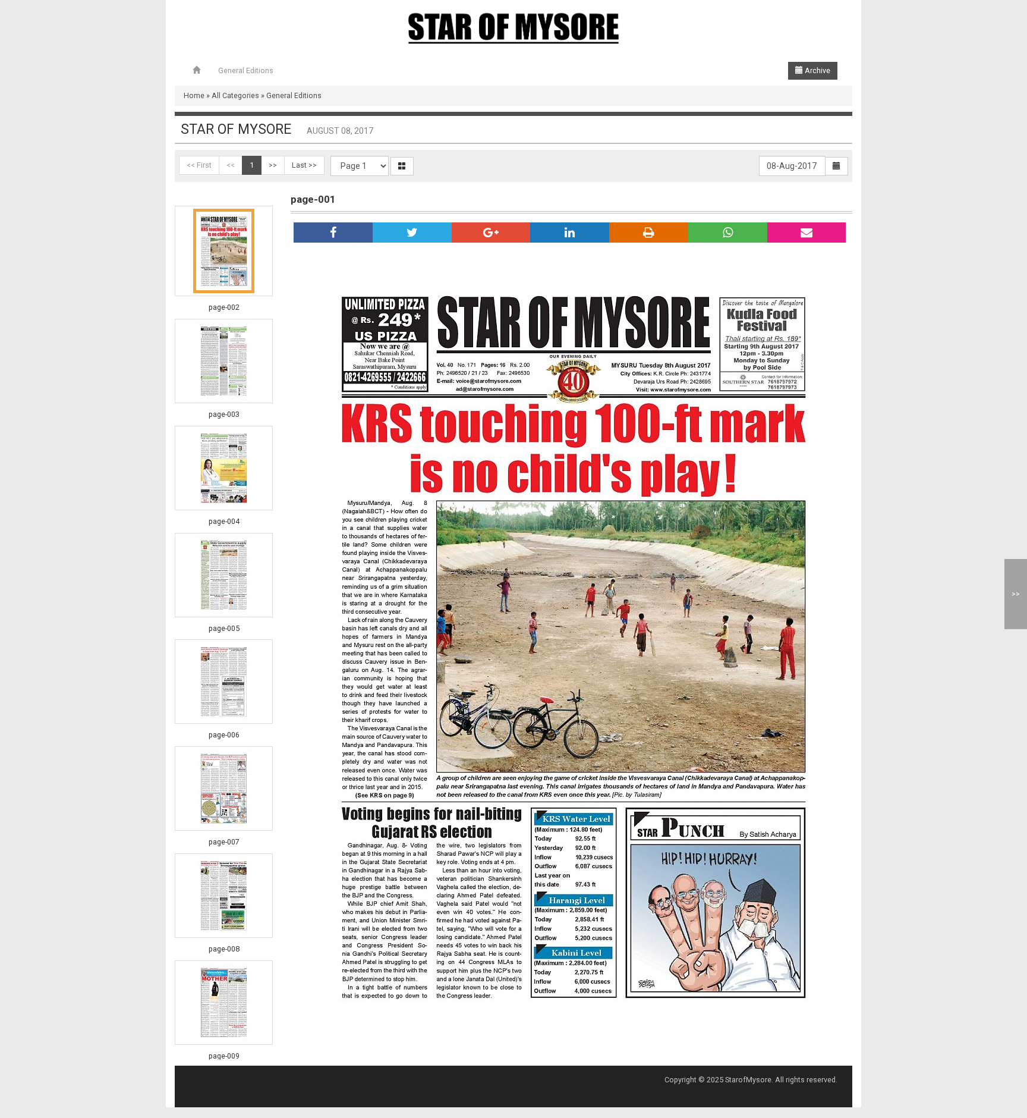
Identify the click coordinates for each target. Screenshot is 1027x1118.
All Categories (235, 95)
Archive (816, 70)
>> (273, 165)
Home (194, 95)
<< (230, 165)
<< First (199, 165)
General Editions (245, 70)
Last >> (304, 165)
